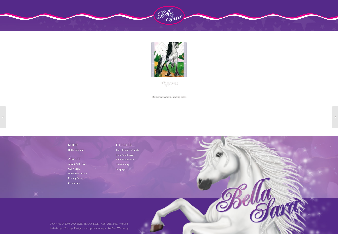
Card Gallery (122, 164)
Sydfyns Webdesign (118, 228)
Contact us (74, 183)
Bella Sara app (76, 150)
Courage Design (73, 228)
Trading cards (179, 97)
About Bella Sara (77, 164)
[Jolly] (3, 117)
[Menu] (319, 9)
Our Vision (74, 168)
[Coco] (335, 117)
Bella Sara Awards (77, 173)
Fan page (120, 169)
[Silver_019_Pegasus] (169, 59)
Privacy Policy (76, 178)
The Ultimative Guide (127, 150)
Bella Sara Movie (125, 155)
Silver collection (162, 97)
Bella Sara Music (125, 159)
